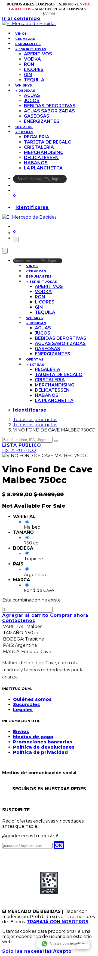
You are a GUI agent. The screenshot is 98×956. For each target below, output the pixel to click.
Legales (23, 709)
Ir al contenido (21, 18)
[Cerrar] (5, 251)
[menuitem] (21, 33)
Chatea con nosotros (67, 943)
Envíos (21, 731)
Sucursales (26, 704)
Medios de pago (33, 736)
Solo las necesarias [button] (27, 951)
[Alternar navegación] (16, 239)
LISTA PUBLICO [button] (21, 445)
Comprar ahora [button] (69, 615)
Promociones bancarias (42, 741)
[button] (59, 845)
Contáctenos (18, 620)
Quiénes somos (32, 699)
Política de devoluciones (44, 747)
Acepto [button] (62, 951)
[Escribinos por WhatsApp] (83, 946)
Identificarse (32, 207)
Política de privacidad (40, 752)
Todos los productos (35, 419)
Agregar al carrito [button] (26, 615)
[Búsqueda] (70, 180)
